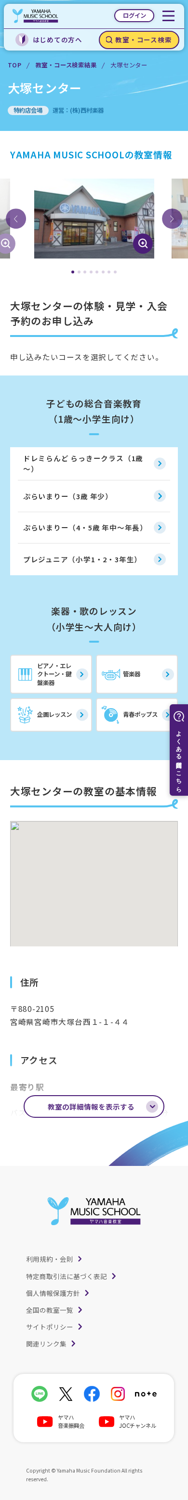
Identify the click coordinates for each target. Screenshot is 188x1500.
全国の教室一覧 (49, 1310)
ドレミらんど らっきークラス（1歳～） (83, 463)
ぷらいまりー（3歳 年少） (68, 496)
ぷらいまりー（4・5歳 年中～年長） (85, 527)
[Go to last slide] (16, 218)
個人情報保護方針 (53, 1293)
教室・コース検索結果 (66, 65)
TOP (15, 65)
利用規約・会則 (49, 1259)
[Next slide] (172, 218)
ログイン (134, 15)
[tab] (72, 272)
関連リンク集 (46, 1343)
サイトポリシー (49, 1327)
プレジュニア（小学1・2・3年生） (82, 559)
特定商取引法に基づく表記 (66, 1276)
